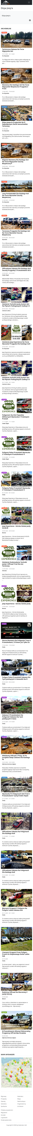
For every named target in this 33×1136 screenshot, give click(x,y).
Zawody (3, 1101)
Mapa (19, 1099)
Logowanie (4, 1117)
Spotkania (4, 1106)
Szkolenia (3, 1104)
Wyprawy (3, 1096)
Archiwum (20, 1106)
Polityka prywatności (7, 1110)
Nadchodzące (21, 1101)
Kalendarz (20, 1096)
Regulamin (4, 1112)
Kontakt (3, 1115)
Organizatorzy (21, 1104)
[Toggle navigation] (29, 2)
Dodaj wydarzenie (6, 1120)
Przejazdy (4, 1099)
